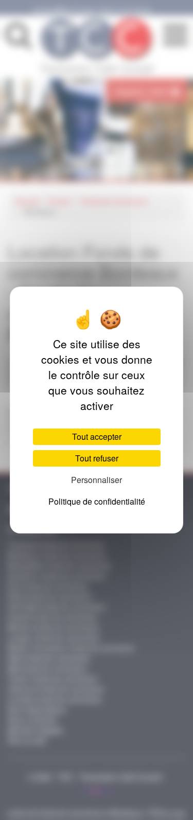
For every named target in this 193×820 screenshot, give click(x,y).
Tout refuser (96, 458)
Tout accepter (96, 436)
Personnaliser (96, 480)
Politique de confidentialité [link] (96, 501)
